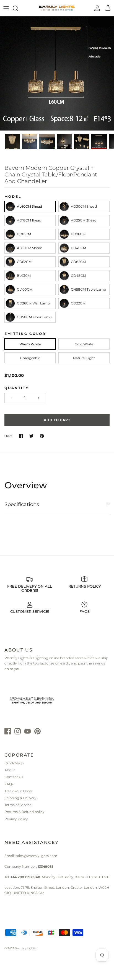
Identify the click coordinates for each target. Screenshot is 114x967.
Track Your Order (18, 791)
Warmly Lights (25, 948)
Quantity (16, 388)
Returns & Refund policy (24, 812)
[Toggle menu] (6, 8)
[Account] (96, 8)
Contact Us (13, 777)
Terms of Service (18, 805)
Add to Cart (57, 420)
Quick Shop (14, 763)
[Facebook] (7, 731)
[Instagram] (17, 731)
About (9, 770)
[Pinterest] (37, 731)
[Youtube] (27, 731)
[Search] (18, 8)
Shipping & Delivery (20, 798)
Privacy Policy (16, 819)
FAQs (9, 784)
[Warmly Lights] (57, 8)
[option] (57, 74)
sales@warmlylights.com (36, 856)
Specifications (21, 504)
